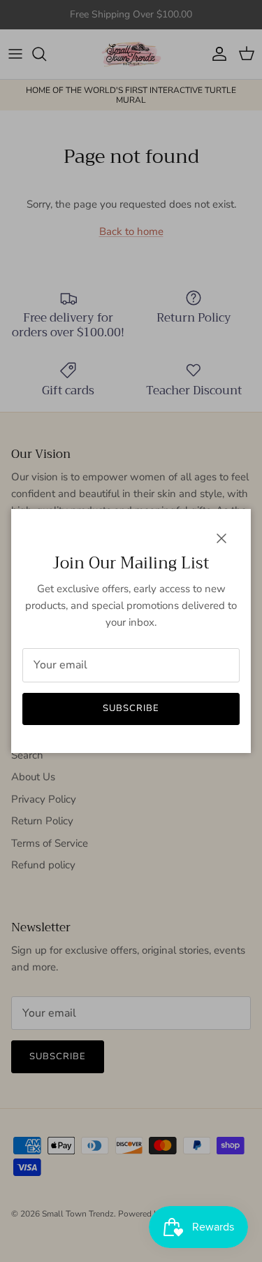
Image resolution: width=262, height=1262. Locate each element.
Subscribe (131, 708)
